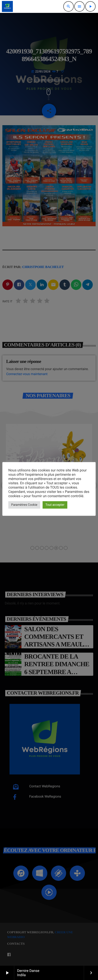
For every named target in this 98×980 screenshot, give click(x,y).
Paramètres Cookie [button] (24, 505)
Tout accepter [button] (54, 505)
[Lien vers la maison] (7, 6)
